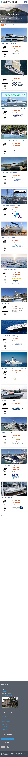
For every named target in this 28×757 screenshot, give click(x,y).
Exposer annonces (5, 721)
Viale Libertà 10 (6, 691)
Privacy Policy (4, 729)
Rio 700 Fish (6, 303)
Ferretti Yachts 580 (9, 270)
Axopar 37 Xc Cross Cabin (11, 400)
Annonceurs (4, 716)
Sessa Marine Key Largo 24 (11, 336)
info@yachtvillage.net (7, 695)
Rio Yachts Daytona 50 (10, 173)
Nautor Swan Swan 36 (10, 237)
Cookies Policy (4, 726)
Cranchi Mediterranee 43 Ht (12, 465)
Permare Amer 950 (9, 43)
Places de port (4, 724)
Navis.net (17, 755)
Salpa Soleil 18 (7, 497)
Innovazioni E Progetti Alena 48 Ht (14, 108)
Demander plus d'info (7, 739)
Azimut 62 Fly (7, 433)
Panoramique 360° (20, 191)
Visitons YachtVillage (6, 719)
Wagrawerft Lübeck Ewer (11, 205)
